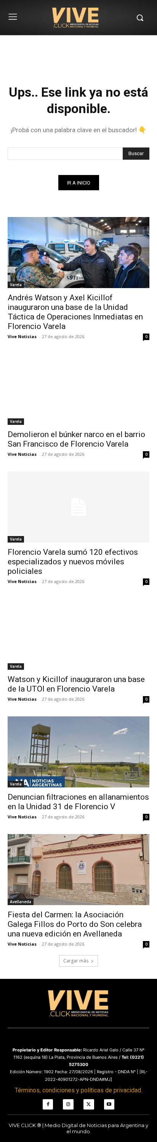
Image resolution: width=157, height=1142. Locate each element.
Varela (16, 284)
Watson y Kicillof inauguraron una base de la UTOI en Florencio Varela (76, 684)
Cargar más (75, 960)
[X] (88, 1104)
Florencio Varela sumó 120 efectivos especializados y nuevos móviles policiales (73, 562)
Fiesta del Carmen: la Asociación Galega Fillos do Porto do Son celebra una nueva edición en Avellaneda (75, 924)
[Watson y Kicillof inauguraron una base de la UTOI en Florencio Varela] (78, 634)
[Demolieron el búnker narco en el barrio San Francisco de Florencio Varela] (78, 389)
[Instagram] (68, 1104)
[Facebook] (48, 1104)
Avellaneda (20, 901)
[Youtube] (109, 1104)
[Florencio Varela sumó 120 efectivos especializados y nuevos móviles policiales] (78, 507)
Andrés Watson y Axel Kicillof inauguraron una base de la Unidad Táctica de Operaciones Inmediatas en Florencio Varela (75, 312)
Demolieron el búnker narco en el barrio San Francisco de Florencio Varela (76, 439)
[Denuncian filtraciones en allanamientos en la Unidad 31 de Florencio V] (78, 751)
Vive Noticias (22, 336)
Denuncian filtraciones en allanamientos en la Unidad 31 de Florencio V (78, 801)
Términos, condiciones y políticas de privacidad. (78, 1090)
